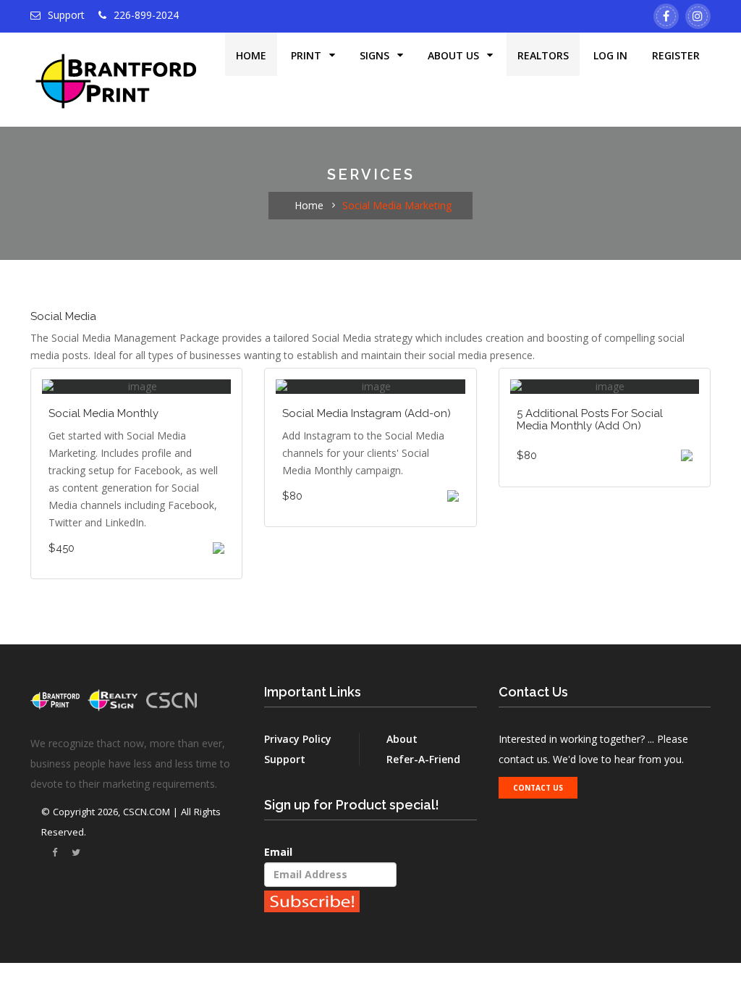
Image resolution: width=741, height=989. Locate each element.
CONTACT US (538, 788)
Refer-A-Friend (423, 759)
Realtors (543, 55)
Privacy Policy (297, 739)
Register (676, 55)
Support (65, 15)
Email (278, 852)
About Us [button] (455, 55)
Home (251, 55)
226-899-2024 (146, 15)
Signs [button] (376, 55)
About (402, 739)
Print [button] (307, 55)
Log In (610, 55)
